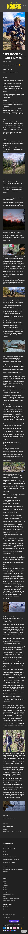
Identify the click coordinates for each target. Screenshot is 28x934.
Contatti (5, 896)
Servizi (4, 887)
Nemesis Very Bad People (13, 924)
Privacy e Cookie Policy (9, 894)
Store (4, 883)
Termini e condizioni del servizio (11, 898)
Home (4, 881)
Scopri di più (6, 873)
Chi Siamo (5, 885)
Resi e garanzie (6, 892)
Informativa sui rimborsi (9, 900)
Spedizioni (5, 889)
